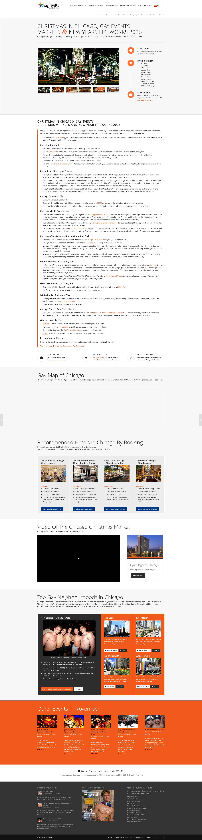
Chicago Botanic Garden (99, 214)
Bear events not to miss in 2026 (52, 819)
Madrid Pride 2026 (133, 806)
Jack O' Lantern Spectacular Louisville (45, 731)
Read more (40, 749)
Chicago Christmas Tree (96, 239)
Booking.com (45, 486)
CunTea (66, 330)
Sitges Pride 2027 (132, 797)
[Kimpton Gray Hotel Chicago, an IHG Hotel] (117, 473)
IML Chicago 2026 (132, 803)
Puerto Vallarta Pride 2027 (135, 815)
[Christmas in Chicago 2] (85, 90)
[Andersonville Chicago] (148, 666)
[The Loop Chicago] (117, 628)
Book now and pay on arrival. (56, 360)
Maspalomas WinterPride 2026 (136, 808)
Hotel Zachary (60, 137)
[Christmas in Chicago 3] (71, 90)
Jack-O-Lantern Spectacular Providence (72, 731)
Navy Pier (153, 265)
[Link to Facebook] (159, 837)
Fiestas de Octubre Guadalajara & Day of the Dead (100, 732)
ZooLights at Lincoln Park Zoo (104, 223)
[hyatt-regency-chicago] (145, 557)
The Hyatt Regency (98, 358)
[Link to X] (156, 837)
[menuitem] (78, 6)
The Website (157, 360)
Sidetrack (64, 327)
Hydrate (46, 324)
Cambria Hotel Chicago (59, 164)
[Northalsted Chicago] (69, 638)
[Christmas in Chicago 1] (58, 90)
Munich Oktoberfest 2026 (135, 813)
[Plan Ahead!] (131, 94)
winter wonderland (67, 301)
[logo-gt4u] (51, 6)
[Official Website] (131, 358)
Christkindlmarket (50, 152)
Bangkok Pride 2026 (133, 801)
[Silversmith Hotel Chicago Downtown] (85, 473)
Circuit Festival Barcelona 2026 (136, 819)
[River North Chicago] (148, 628)
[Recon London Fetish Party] (1, 420)
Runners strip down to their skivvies (108, 313)
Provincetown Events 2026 (135, 810)
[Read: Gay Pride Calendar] (39, 793)
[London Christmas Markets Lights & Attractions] (200, 420)
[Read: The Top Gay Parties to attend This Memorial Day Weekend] (39, 805)
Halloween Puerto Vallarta (154, 730)
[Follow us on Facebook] (98, 821)
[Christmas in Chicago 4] (78, 66)
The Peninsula (45, 346)
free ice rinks (88, 243)
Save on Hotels (55, 355)
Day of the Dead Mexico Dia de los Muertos (127, 731)
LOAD (75, 330)
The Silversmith (79, 346)
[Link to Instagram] (163, 837)
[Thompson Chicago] (148, 473)
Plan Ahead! (143, 92)
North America (108, 15)
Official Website (145, 355)
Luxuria (46, 333)
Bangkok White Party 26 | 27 (136, 822)
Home (100, 15)
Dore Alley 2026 (132, 817)
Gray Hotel (67, 346)
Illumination (79, 228)
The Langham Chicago (114, 276)
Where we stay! (99, 355)
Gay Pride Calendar (48, 791)
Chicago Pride (55, 670)
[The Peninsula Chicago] (53, 473)
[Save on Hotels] (41, 358)
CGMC (99, 203)
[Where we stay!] (86, 358)
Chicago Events (118, 15)
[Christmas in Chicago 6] (113, 90)
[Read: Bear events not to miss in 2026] (39, 820)
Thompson (57, 346)
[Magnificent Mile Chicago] (117, 666)
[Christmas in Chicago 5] (99, 90)
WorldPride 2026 (132, 799)
